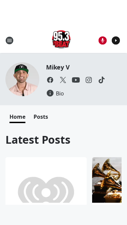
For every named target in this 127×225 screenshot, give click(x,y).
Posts (41, 116)
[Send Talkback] (103, 40)
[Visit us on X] (63, 80)
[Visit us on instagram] (89, 80)
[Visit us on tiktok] (102, 80)
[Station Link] (61, 40)
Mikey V (58, 67)
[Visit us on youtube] (76, 80)
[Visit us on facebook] (50, 80)
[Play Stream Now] (116, 40)
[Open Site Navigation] (9, 40)
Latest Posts (37, 139)
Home (17, 116)
